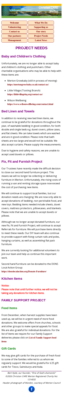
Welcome (14, 22)
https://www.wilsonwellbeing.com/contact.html (30, 104)
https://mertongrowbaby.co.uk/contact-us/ (28, 84)
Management (14, 40)
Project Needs (41, 36)
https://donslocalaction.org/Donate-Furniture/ (23, 271)
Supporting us (41, 27)
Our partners (14, 36)
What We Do (41, 22)
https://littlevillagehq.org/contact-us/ (25, 94)
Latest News (41, 40)
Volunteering (14, 27)
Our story (41, 31)
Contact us (14, 31)
